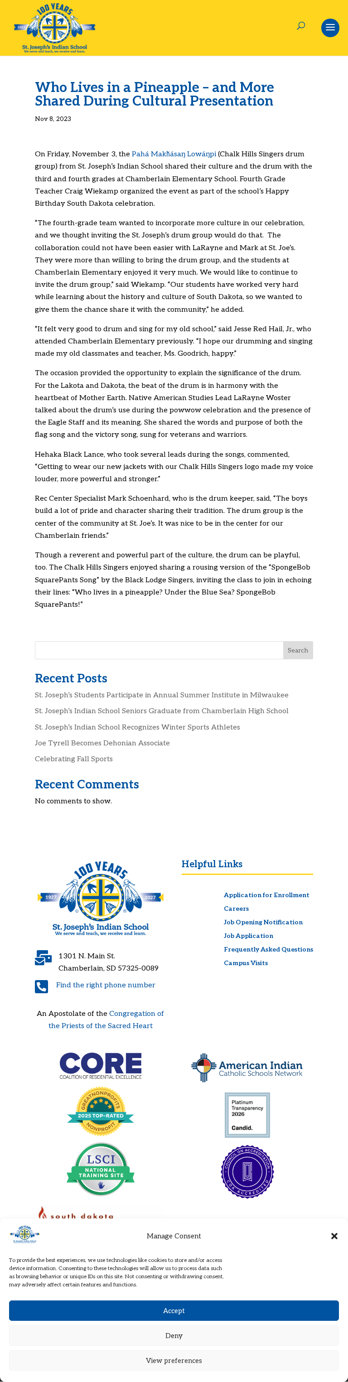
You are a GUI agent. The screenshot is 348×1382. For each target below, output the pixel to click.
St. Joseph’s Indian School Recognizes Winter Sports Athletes (137, 727)
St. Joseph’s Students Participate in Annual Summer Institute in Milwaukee (162, 695)
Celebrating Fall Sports (74, 759)
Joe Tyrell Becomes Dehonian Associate (102, 743)
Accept (174, 1311)
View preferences (174, 1361)
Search (298, 650)
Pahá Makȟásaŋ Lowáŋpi (174, 154)
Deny (174, 1336)
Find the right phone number (105, 985)
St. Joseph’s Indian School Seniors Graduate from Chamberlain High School (162, 711)
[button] (334, 1236)
